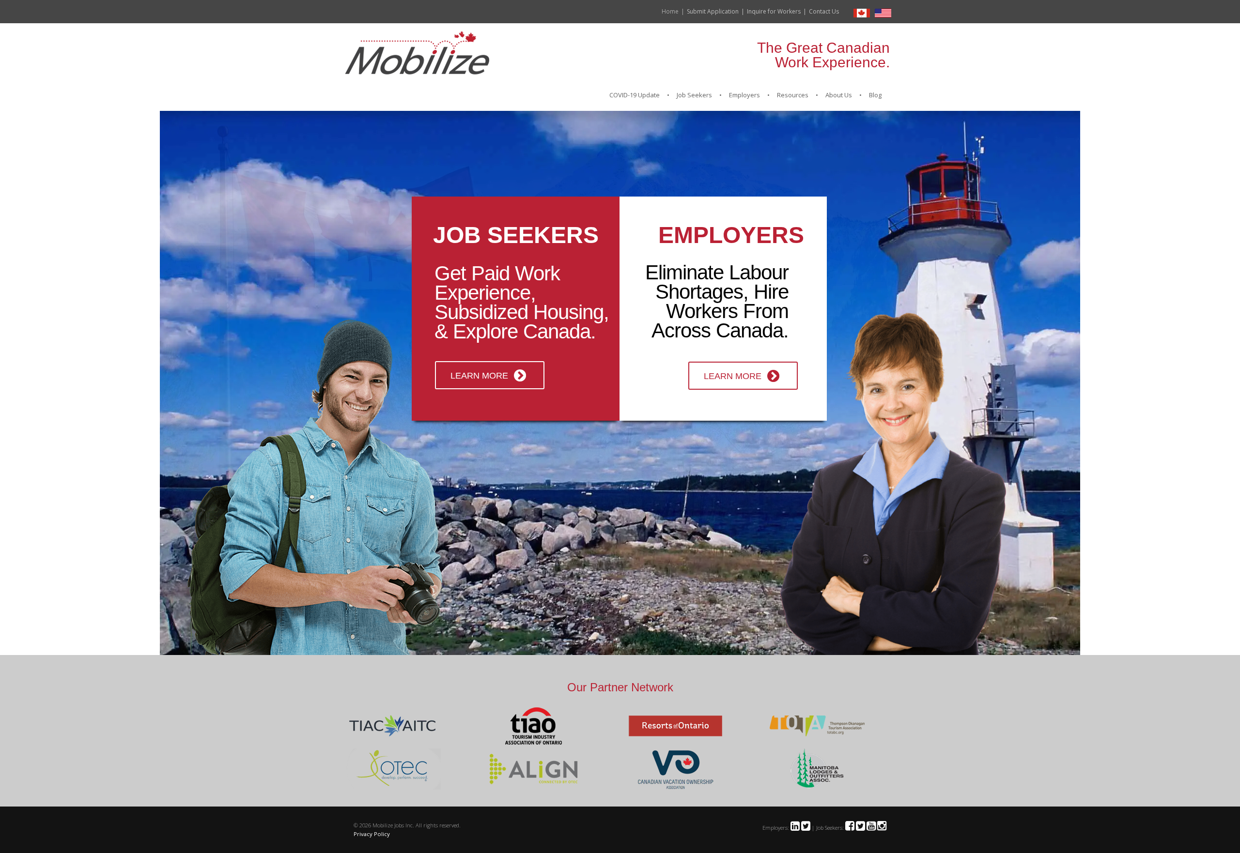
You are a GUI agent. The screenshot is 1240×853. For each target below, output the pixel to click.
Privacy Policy (372, 834)
